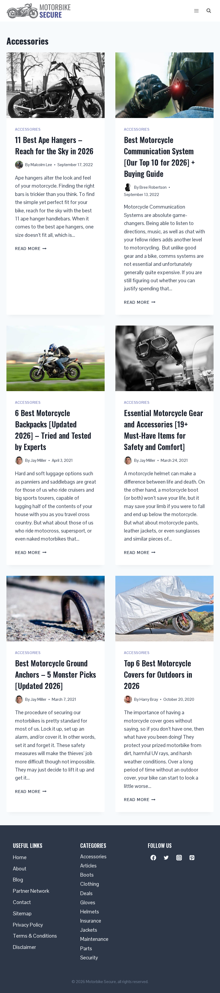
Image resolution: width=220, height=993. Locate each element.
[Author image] (19, 165)
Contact (22, 902)
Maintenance (94, 939)
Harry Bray (149, 699)
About (19, 868)
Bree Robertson (153, 187)
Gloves (87, 902)
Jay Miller (38, 460)
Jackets (88, 930)
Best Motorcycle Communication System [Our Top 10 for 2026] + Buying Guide (159, 156)
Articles (88, 865)
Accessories (28, 129)
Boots (87, 874)
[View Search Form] (209, 11)
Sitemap (22, 913)
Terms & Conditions (35, 936)
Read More (31, 248)
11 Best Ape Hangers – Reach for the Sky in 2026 (54, 145)
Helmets (89, 911)
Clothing (89, 884)
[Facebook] (153, 857)
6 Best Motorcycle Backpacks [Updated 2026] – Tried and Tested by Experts (53, 429)
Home (20, 857)
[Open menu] (196, 10)
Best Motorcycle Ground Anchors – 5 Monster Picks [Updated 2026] (55, 674)
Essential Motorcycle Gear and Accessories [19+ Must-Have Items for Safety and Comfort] (163, 429)
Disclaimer (24, 947)
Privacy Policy (28, 924)
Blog (18, 879)
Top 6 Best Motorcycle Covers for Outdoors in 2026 (158, 674)
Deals (86, 893)
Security (89, 957)
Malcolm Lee (41, 164)
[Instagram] (179, 857)
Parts (86, 948)
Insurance (90, 920)
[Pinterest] (192, 857)
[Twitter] (166, 857)
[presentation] (55, 85)
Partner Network (31, 891)
